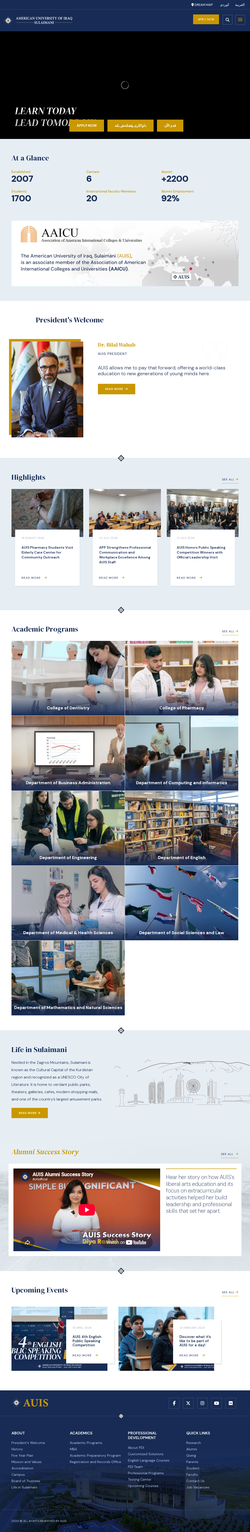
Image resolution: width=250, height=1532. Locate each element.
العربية (240, 5)
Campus (18, 1474)
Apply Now (206, 19)
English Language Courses (148, 1460)
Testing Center (139, 1479)
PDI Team (135, 1466)
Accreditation (22, 1468)
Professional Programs (146, 1473)
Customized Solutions (146, 1454)
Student (192, 1468)
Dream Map (203, 5)
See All (228, 479)
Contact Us (195, 1481)
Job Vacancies (197, 1487)
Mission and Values (26, 1462)
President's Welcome (28, 1443)
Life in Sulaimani (24, 1487)
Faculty (192, 1474)
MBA (73, 1449)
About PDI (136, 1447)
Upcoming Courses (143, 1486)
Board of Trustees (25, 1481)
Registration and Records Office (95, 1462)
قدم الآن (170, 125)
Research (193, 1443)
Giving (191, 1455)
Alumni (191, 1449)
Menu (240, 20)
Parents (192, 1462)
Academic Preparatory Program (95, 1455)
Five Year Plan (22, 1455)
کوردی (224, 5)
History (17, 1449)
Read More (114, 389)
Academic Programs (86, 1443)
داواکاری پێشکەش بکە (130, 125)
